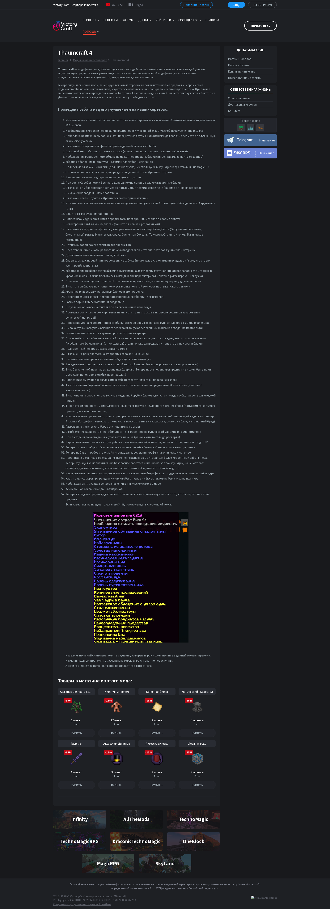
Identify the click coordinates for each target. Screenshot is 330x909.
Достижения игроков (242, 104)
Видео (138, 5)
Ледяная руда (197, 743)
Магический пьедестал (197, 691)
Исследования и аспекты (244, 78)
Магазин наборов (240, 59)
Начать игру (260, 25)
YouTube (117, 5)
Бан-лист (234, 111)
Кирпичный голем (116, 691)
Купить (76, 733)
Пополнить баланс (196, 5)
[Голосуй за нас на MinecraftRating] (241, 127)
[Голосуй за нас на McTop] (260, 127)
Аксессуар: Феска (157, 743)
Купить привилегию (241, 71)
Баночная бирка (157, 691)
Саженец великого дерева (77, 691)
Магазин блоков (239, 65)
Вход (236, 5)
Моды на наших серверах (90, 60)
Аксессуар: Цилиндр (116, 743)
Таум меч (76, 743)
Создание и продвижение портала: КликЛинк (82, 904)
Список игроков (239, 98)
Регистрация (262, 5)
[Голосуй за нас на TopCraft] (251, 127)
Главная (63, 60)
